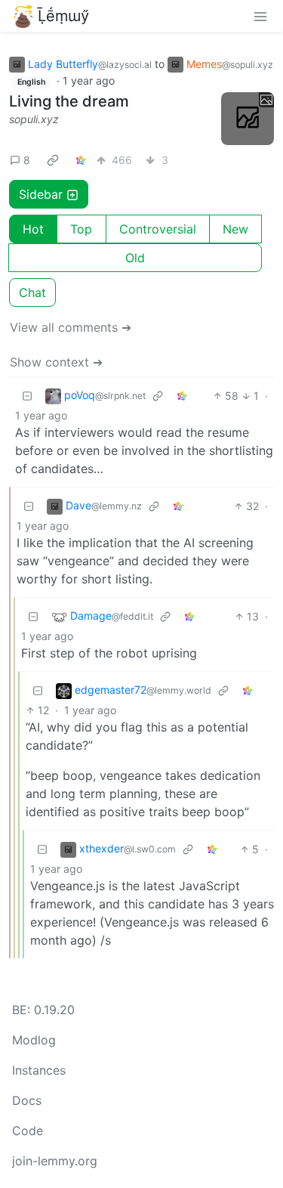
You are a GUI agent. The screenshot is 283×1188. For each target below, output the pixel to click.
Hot (33, 229)
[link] (53, 159)
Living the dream (69, 101)
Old (135, 257)
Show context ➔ (56, 362)
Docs (27, 1100)
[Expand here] (247, 118)
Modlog (34, 1039)
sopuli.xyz (34, 119)
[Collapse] (27, 395)
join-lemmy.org (54, 1160)
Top (81, 229)
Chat (32, 292)
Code (27, 1130)
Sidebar (41, 194)
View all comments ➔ (70, 327)
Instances (39, 1070)
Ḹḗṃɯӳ (63, 16)
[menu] (260, 16)
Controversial (157, 229)
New (235, 229)
